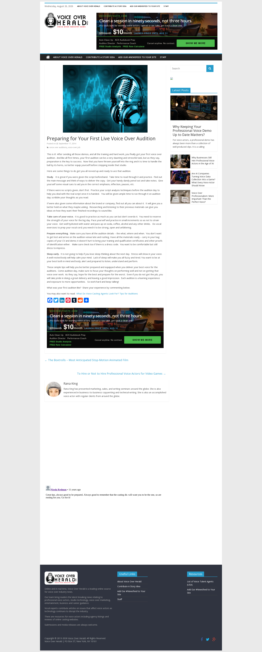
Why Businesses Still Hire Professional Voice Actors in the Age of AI (203, 160)
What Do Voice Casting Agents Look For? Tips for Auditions (107, 293)
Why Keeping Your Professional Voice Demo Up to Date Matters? (192, 130)
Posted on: (61, 143)
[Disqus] (105, 443)
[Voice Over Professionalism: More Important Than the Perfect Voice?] (180, 191)
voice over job (74, 147)
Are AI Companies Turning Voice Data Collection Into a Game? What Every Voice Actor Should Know (203, 179)
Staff (166, 6)
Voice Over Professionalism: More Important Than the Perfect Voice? (203, 197)
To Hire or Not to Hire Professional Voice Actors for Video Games (121, 373)
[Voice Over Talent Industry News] (66, 14)
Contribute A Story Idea (115, 6)
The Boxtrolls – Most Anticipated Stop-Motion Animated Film (86, 360)
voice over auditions (58, 147)
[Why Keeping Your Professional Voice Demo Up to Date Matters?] (193, 97)
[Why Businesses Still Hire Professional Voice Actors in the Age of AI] (180, 156)
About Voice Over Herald (88, 6)
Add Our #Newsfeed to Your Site (145, 6)
